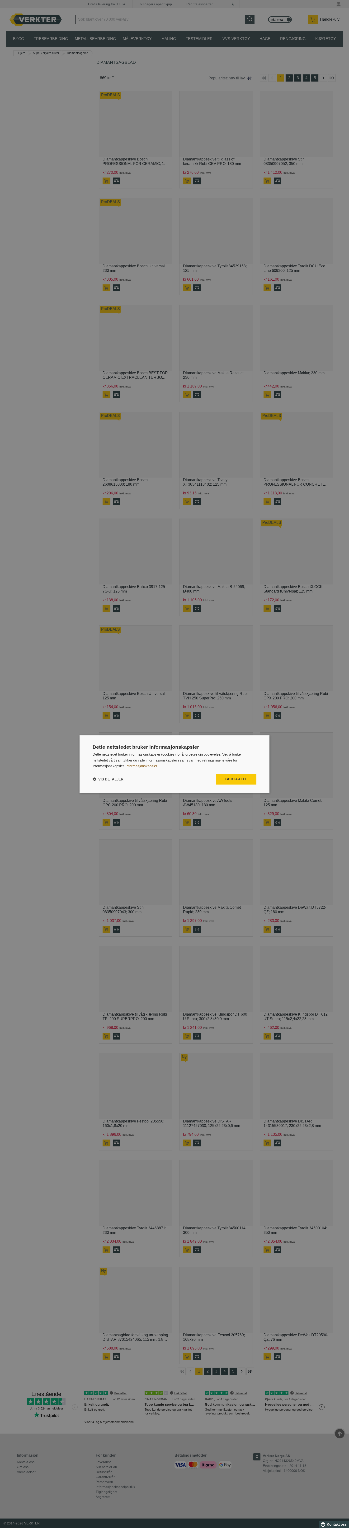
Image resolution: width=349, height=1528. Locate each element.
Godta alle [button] (236, 779)
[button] (108, 779)
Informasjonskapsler (141, 766)
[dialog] (174, 764)
